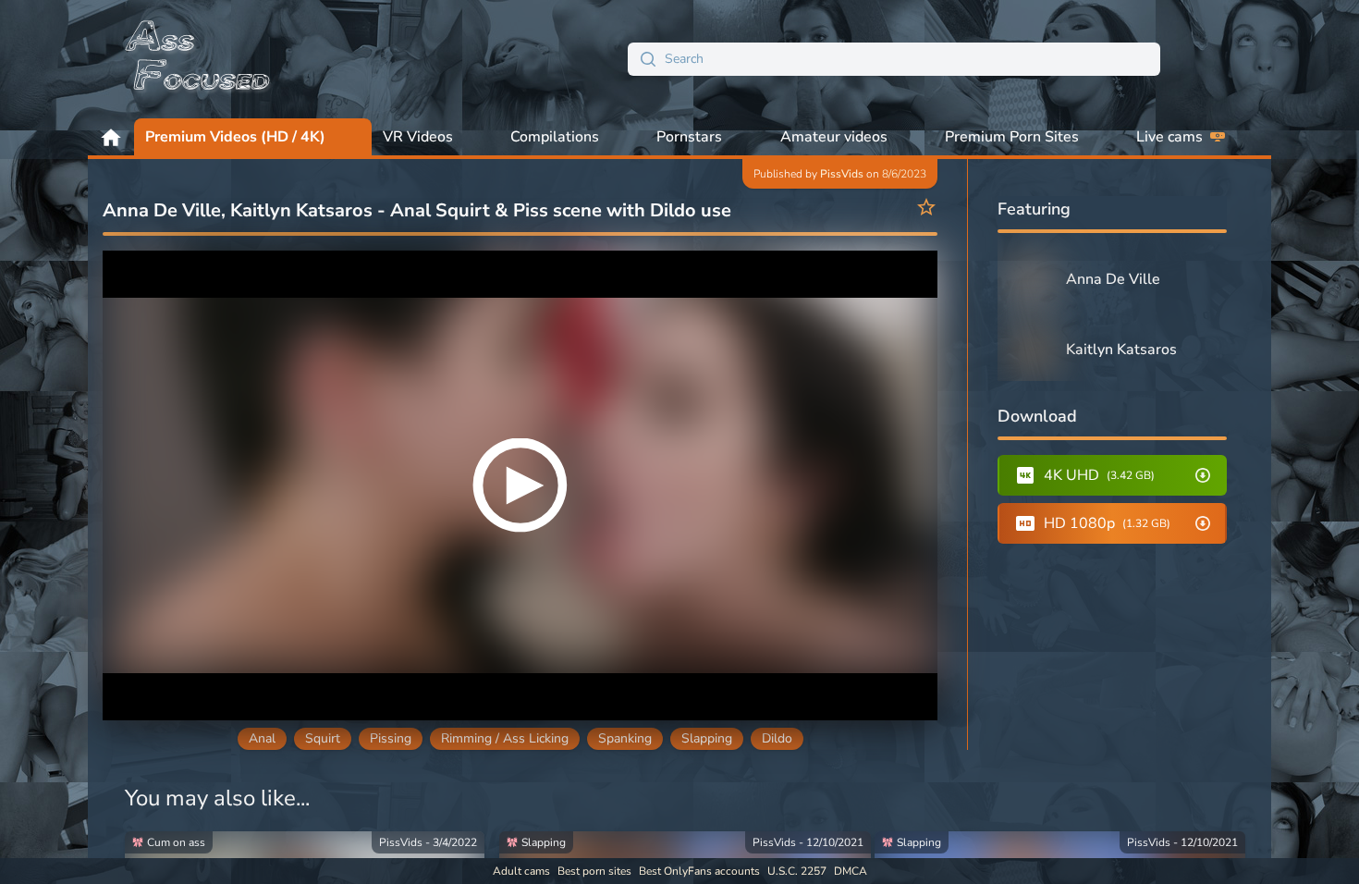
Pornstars (689, 137)
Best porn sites (594, 871)
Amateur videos (834, 137)
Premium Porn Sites (1012, 137)
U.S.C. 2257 (796, 871)
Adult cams (521, 871)
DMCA (850, 871)
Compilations (554, 137)
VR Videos (418, 137)
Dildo (777, 738)
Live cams (1169, 137)
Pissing (390, 738)
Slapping (706, 738)
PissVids (841, 173)
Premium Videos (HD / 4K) (235, 137)
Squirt (322, 738)
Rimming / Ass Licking (505, 738)
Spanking (625, 738)
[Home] (198, 59)
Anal (262, 738)
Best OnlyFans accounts (699, 871)
